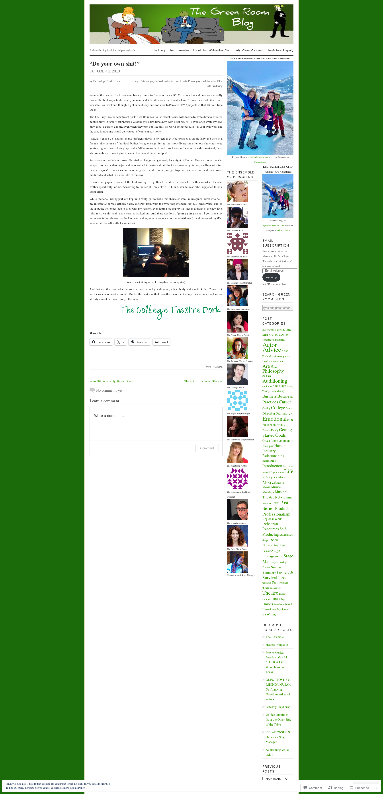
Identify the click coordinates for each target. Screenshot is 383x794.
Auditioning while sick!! (277, 752)
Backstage (279, 385)
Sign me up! (271, 277)
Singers (266, 540)
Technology (275, 587)
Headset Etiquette (277, 644)
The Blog (158, 50)
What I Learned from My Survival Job (277, 609)
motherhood (279, 477)
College (278, 407)
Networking (283, 497)
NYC (276, 503)
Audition (267, 375)
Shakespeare (286, 534)
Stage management (272, 553)
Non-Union (267, 503)
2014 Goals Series (272, 329)
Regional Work (272, 519)
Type (283, 599)
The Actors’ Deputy (279, 50)
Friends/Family (270, 430)
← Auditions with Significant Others (111, 381)
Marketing (267, 477)
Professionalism (276, 514)
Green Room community (277, 440)
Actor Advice (171, 81)
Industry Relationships (273, 453)
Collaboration (208, 81)
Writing (271, 614)
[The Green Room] (191, 24)
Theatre (270, 592)
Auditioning (274, 380)
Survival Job (285, 572)
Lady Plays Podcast (248, 50)
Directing (268, 413)
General (219, 366)
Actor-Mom (275, 334)
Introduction (272, 465)
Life (288, 471)
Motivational (274, 482)
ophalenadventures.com (258, 157)
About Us (199, 50)
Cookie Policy (77, 787)
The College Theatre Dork (106, 81)
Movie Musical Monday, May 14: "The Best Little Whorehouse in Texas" (277, 662)
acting (286, 329)
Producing (284, 508)
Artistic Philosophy (190, 81)
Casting (266, 408)
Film (219, 81)
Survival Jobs (273, 577)
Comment (207, 448)
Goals (280, 435)
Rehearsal (270, 523)
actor (265, 335)
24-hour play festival (152, 81)
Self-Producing (215, 86)
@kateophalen (260, 161)
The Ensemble (178, 50)
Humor (279, 445)
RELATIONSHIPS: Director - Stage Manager (278, 737)
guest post (268, 446)
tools (276, 598)
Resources (270, 528)
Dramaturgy (284, 413)
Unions (267, 603)
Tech (275, 582)
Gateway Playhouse (278, 707)
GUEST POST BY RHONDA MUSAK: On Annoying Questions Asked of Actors (278, 689)
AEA (272, 355)
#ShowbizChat (219, 50)
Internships (269, 461)
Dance (289, 408)
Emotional (274, 418)
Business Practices (277, 399)
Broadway (277, 390)
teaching (266, 582)
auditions (267, 385)
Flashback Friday (273, 424)
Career (285, 402)
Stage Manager (277, 558)
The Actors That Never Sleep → (203, 381)
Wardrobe (279, 604)
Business (269, 396)
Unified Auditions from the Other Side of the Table (278, 719)
